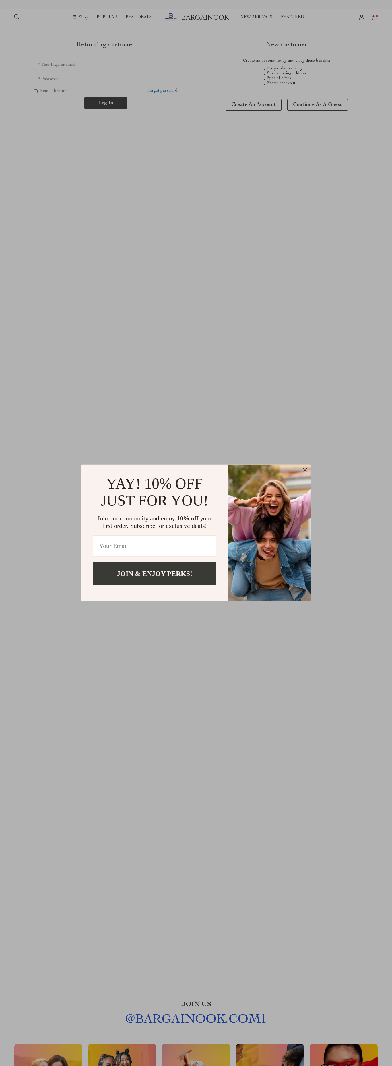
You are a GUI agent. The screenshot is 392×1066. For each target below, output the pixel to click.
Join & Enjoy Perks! (154, 573)
